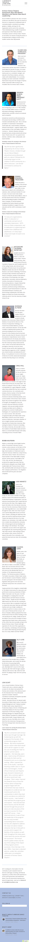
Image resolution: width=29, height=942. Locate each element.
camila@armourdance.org (11, 882)
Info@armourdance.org (8, 895)
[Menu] (24, 3)
